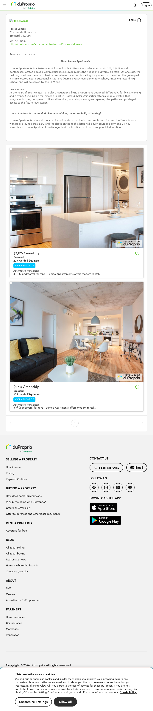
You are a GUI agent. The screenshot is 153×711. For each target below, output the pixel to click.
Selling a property (21, 459)
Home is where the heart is (22, 565)
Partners (13, 609)
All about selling (15, 547)
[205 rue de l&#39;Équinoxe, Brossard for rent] (76, 198)
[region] (76, 689)
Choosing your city (17, 571)
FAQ (8, 588)
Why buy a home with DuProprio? (26, 502)
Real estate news (16, 559)
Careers (10, 594)
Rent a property (19, 523)
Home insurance (15, 617)
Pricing (10, 473)
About (11, 580)
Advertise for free (16, 530)
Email (139, 467)
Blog (10, 540)
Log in (146, 5)
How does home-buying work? (24, 496)
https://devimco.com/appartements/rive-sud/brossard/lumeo (46, 44)
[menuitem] (48, 470)
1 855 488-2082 (109, 467)
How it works (13, 467)
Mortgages (12, 629)
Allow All (65, 702)
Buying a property (21, 488)
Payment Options (16, 479)
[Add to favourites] (137, 253)
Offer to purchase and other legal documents (33, 513)
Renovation (12, 635)
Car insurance (14, 623)
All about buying (15, 553)
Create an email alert (18, 508)
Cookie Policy (128, 692)
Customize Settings (33, 702)
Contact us (99, 458)
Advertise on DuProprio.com (22, 600)
